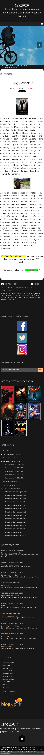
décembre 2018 (7, 674)
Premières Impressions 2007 (15, 498)
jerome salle (13, 297)
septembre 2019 (8, 663)
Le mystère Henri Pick (10, 575)
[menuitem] (7, 66)
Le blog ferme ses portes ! (11, 553)
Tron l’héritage (7, 65)
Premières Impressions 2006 (15, 495)
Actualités (7, 451)
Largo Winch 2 (22, 83)
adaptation (23, 297)
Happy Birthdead (8, 636)
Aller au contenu (10, 4)
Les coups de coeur (10, 482)
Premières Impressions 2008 (15, 502)
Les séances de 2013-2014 (14, 475)
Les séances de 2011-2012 (14, 471)
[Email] (22, 738)
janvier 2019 (7, 671)
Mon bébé (5, 585)
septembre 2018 (8, 679)
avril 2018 (6, 687)
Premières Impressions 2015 (15, 525)
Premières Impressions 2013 (15, 519)
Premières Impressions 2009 (15, 505)
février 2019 (7, 668)
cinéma (9, 294)
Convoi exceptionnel (9, 616)
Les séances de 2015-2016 (14, 478)
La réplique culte (10, 458)
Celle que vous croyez (10, 565)
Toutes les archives (8, 692)
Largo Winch (31, 270)
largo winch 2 (28, 294)
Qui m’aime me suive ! (10, 595)
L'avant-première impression (16, 492)
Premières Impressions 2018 (15, 532)
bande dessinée (35, 297)
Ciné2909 (21, 5)
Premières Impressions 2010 (15, 509)
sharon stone (12, 295)
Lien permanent (10, 284)
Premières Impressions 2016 (15, 529)
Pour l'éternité (9, 485)
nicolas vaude (24, 295)
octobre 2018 (7, 676)
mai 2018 (5, 685)
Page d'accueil (21, 65)
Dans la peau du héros (11, 454)
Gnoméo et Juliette (10, 68)
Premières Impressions (11, 489)
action (19, 294)
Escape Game (6, 647)
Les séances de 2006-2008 (14, 464)
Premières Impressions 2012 (15, 515)
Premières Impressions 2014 (15, 522)
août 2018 (6, 682)
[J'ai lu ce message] (42, 748)
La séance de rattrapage (12, 461)
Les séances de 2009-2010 (14, 468)
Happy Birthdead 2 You (10, 626)
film (13, 294)
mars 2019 (6, 666)
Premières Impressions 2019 (15, 535)
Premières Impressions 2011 (15, 512)
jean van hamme (7, 299)
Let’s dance (5, 606)
